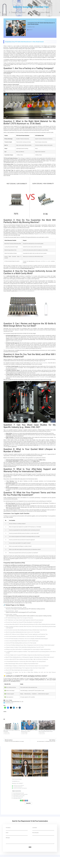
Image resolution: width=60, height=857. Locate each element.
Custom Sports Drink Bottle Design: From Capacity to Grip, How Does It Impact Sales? (25, 668)
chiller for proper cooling (42, 376)
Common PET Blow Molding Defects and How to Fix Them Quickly (21, 643)
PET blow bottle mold (32, 64)
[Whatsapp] (20, 800)
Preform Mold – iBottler (11, 614)
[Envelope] (24, 800)
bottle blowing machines (41, 362)
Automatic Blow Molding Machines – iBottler (16, 607)
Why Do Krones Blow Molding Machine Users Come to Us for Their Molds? (23, 632)
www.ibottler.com (9, 702)
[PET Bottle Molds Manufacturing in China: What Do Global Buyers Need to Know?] (47, 725)
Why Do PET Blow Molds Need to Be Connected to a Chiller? (19, 670)
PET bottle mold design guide (15, 340)
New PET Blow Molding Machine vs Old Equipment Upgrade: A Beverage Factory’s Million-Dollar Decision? (30, 657)
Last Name (34, 827)
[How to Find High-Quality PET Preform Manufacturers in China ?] (29, 725)
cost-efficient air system (45, 261)
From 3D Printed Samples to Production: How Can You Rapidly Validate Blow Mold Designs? (27, 638)
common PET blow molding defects (26, 291)
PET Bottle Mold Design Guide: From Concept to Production (19, 617)
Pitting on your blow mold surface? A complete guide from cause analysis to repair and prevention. (28, 649)
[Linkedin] (25, 800)
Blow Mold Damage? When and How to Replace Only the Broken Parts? (22, 663)
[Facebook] (27, 800)
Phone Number (35, 832)
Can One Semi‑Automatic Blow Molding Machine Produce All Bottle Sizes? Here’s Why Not (26, 630)
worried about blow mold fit (44, 233)
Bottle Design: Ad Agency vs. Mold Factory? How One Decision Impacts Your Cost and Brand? (27, 665)
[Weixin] (22, 800)
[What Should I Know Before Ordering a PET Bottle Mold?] (12, 725)
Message (8, 837)
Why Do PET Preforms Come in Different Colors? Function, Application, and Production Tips (27, 634)
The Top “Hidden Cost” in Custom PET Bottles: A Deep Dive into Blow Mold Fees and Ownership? (28, 655)
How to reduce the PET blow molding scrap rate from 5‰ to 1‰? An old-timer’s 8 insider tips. (27, 659)
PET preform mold (13, 445)
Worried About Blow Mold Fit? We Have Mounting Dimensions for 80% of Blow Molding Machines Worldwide (30, 624)
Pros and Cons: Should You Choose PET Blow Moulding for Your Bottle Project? (24, 622)
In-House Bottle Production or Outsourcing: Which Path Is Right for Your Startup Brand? (26, 661)
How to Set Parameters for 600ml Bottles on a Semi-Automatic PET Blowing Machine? (25, 636)
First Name (8, 827)
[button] (30, 13)
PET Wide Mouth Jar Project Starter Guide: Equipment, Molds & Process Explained (24, 620)
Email (7, 832)
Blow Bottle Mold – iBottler (12, 611)
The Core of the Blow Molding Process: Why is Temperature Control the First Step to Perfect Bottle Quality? (30, 645)
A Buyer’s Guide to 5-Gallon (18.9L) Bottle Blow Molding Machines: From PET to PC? (25, 647)
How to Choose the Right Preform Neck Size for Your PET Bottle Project (22, 640)
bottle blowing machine (24, 174)
